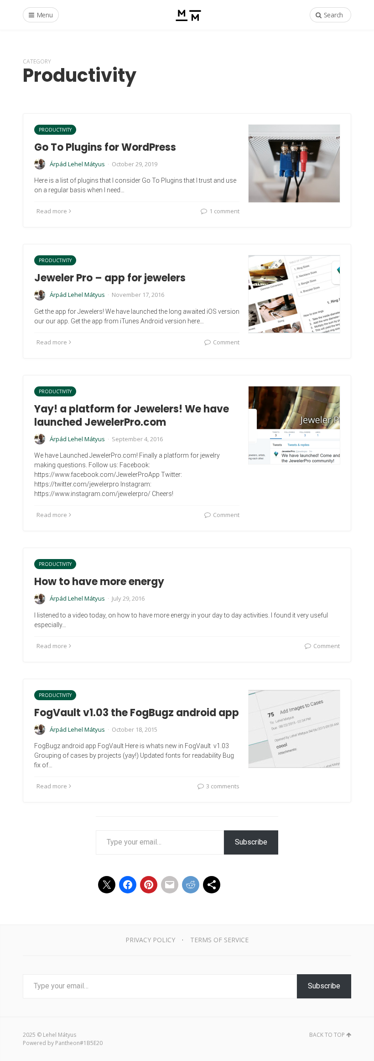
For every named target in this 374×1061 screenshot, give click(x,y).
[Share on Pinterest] (148, 884)
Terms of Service (219, 939)
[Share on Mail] (169, 884)
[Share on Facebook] (127, 884)
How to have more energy (99, 582)
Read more (51, 211)
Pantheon (67, 1043)
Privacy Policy (150, 939)
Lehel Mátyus (59, 1035)
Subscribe (251, 842)
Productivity (55, 130)
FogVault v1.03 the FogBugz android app (136, 713)
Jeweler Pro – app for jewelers (110, 278)
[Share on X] (106, 884)
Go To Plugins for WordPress (105, 147)
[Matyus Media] (187, 15)
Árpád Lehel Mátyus (77, 164)
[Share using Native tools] (211, 884)
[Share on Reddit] (190, 884)
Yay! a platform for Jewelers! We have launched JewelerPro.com (131, 415)
